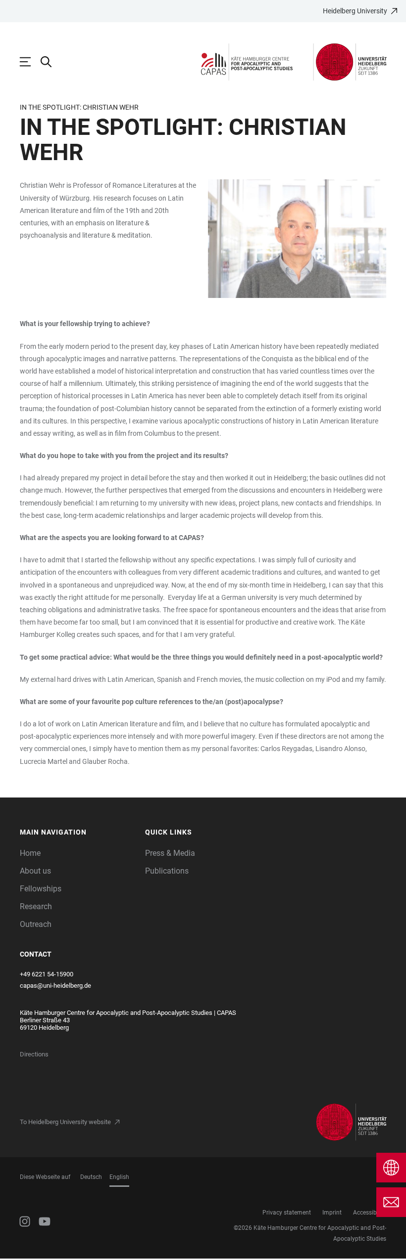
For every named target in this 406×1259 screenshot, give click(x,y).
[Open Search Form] (51, 62)
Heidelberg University (355, 11)
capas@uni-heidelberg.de (55, 985)
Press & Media (170, 853)
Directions (34, 1054)
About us (35, 871)
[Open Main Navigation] (30, 62)
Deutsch (91, 1177)
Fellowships (40, 888)
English (119, 1177)
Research (36, 906)
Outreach (35, 924)
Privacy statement (286, 1212)
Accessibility (369, 1212)
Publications (167, 871)
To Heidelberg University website (65, 1122)
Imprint (332, 1212)
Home (30, 853)
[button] (77, 832)
